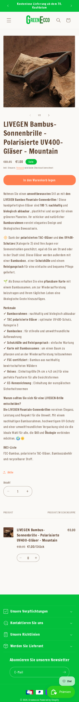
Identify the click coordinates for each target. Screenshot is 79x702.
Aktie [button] (10, 472)
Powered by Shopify (49, 699)
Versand (20, 167)
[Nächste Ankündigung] (71, 5)
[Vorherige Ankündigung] (7, 5)
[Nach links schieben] (30, 115)
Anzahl (7, 482)
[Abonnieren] (64, 672)
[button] (9, 20)
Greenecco (34, 699)
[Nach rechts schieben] (48, 115)
